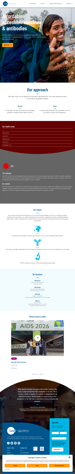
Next (40, 374)
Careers (9, 452)
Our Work (32, 3)
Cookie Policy (7, 469)
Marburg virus (6, 139)
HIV (3, 130)
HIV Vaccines (10, 454)
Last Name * (63, 431)
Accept (15, 465)
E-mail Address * (56, 436)
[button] (69, 457)
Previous (35, 374)
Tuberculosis (5, 133)
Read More (13, 368)
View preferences (59, 465)
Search (68, 3)
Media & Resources (56, 3)
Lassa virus (5, 136)
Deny (37, 465)
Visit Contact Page (24, 452)
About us (6, 45)
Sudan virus (5, 142)
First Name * (55, 431)
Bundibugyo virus (6, 145)
